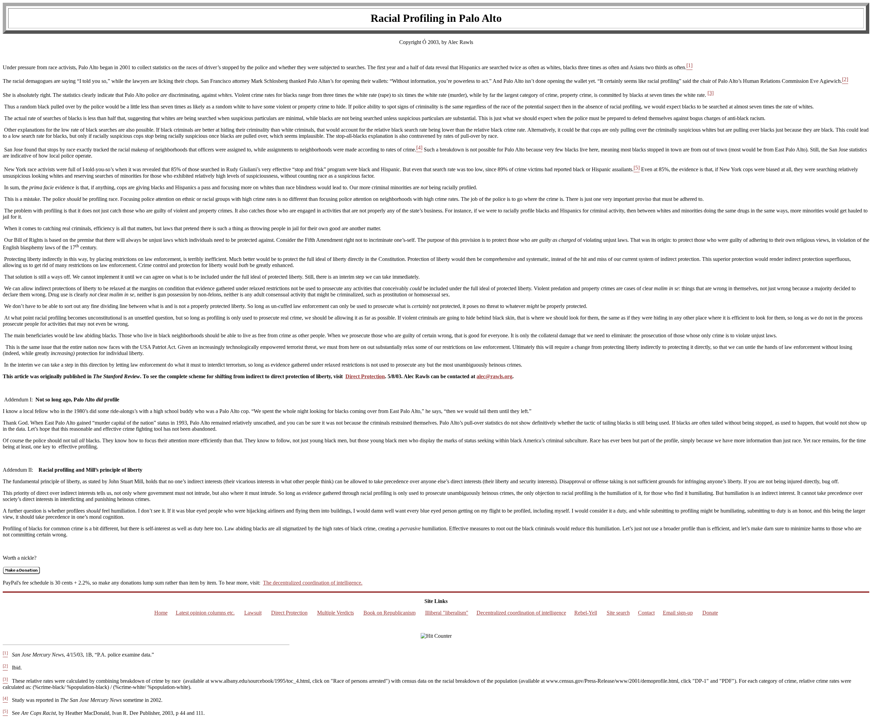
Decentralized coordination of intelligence (521, 613)
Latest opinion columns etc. (205, 613)
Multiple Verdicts (335, 613)
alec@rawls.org (494, 376)
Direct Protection (365, 376)
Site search (618, 613)
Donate (710, 613)
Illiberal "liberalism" (446, 613)
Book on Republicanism (389, 613)
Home (161, 613)
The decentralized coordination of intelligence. (312, 583)
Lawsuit (253, 613)
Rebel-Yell (585, 613)
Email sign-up (678, 613)
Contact (646, 613)
